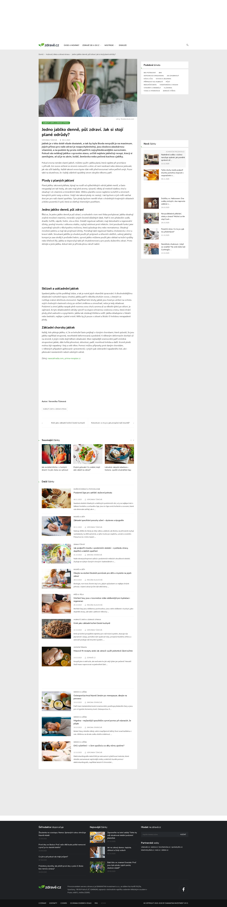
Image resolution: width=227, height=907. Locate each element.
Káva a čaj (148, 79)
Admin (103, 903)
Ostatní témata (80, 647)
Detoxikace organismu (154, 76)
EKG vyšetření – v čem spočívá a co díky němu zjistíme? (99, 745)
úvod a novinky (71, 45)
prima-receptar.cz (73, 358)
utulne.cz (154, 847)
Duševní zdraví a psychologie (87, 489)
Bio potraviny (150, 73)
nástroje (109, 45)
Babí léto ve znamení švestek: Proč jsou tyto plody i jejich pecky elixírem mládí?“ (121, 865)
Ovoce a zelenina (163, 79)
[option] (56, 459)
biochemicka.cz (164, 847)
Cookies (63, 903)
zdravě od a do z (91, 45)
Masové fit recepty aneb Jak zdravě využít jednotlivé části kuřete (103, 650)
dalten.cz (164, 850)
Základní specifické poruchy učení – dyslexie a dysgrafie (99, 520)
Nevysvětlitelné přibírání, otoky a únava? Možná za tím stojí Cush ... (173, 216)
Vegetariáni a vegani (169, 85)
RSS (96, 903)
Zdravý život (79, 544)
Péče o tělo (79, 594)
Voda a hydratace (152, 91)
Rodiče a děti (79, 517)
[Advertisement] (113, 21)
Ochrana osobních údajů (80, 903)
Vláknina (168, 88)
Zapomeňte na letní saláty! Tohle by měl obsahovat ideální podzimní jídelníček (122, 835)
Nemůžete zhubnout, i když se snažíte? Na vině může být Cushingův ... (173, 247)
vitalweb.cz (145, 847)
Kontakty (53, 903)
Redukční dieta (150, 85)
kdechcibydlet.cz (147, 850)
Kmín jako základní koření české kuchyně (92, 623)
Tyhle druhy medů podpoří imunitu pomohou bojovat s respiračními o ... (172, 173)
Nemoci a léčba (80, 692)
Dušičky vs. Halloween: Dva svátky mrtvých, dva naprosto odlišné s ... (173, 201)
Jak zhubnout (173, 76)
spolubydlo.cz (176, 847)
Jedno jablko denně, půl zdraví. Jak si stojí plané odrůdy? (94, 54)
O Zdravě (42, 903)
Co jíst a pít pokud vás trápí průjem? (53, 856)
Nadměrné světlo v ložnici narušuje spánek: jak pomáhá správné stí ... (173, 157)
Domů (41, 54)
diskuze (123, 45)
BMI (160, 73)
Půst (168, 82)
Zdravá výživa (169, 91)
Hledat (183, 835)
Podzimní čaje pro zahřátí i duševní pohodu (93, 492)
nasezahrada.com (56, 358)
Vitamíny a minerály (152, 88)
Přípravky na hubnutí (153, 82)
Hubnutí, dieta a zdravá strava (57, 54)
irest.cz (157, 850)
